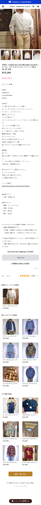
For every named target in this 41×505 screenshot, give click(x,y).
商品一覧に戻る (20, 474)
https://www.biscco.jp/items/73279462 (16, 186)
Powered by (18, 486)
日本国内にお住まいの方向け (20, 263)
